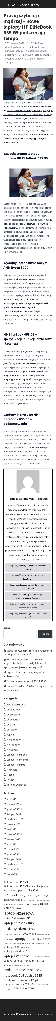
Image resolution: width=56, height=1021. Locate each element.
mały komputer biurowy (11, 965)
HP (14, 891)
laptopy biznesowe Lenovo (11, 934)
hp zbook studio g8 (41, 896)
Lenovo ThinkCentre (17, 759)
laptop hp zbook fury (18, 923)
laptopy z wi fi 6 (42, 54)
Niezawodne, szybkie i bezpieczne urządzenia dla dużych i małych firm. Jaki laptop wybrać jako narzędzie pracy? (25, 663)
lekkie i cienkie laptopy (42, 957)
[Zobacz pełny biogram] (40, 559)
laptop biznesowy (18, 913)
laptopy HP (21, 50)
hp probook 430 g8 (27, 890)
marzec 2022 (13, 839)
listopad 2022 (14, 814)
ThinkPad (30, 984)
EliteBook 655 (7, 891)
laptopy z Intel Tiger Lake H (25, 944)
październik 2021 (16, 864)
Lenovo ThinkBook (17, 754)
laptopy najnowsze (38, 50)
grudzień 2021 (14, 854)
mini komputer (25, 965)
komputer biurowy (43, 900)
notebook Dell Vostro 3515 (22, 975)
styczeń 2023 (14, 804)
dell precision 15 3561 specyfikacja (23, 886)
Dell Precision (14, 714)
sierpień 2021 (14, 874)
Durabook (12, 729)
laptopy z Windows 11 (16, 58)
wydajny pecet (8, 989)
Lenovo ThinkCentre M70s (29, 960)
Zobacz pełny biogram (27, 559)
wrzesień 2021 (14, 869)
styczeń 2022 (14, 849)
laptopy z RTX (11, 947)
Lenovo (7, 960)
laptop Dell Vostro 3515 (16, 918)
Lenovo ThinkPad (16, 764)
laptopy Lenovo (41, 939)
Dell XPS (11, 724)
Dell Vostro (12, 719)
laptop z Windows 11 (18, 956)
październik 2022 (16, 819)
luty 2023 (11, 799)
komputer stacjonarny (10, 904)
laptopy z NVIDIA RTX (42, 944)
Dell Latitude (13, 709)
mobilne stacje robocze (23, 969)
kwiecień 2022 (14, 834)
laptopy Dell (29, 934)
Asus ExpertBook (16, 704)
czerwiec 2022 (14, 824)
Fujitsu (10, 734)
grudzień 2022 (14, 809)
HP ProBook (13, 744)
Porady (10, 779)
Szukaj (7, 628)
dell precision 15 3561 (15, 882)
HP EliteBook (36, 43)
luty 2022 (11, 844)
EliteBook (47, 887)
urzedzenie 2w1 (42, 985)
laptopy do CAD (8, 939)
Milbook (11, 774)
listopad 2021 (14, 859)
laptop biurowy (12, 908)
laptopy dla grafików (43, 934)
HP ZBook (12, 749)
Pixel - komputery (23, 5)
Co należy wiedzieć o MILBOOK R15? (26, 681)
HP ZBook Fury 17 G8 (18, 895)
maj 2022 (11, 829)
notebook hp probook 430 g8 (20, 980)
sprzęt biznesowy (13, 984)
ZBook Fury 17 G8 (24, 988)
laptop (44, 903)
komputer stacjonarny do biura (29, 904)
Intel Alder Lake (12, 899)
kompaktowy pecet (29, 900)
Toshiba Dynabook (16, 784)
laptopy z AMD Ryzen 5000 (19, 54)
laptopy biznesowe (18, 47)
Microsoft (12, 769)
